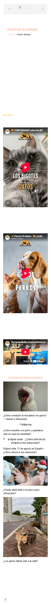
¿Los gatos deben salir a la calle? (20, 561)
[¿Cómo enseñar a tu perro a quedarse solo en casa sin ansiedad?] (26, 424)
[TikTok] (20, 598)
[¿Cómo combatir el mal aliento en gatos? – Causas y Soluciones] (25, 396)
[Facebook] (27, 598)
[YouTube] (16, 598)
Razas (16, 79)
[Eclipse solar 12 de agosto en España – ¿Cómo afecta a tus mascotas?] (25, 441)
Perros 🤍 (8, 79)
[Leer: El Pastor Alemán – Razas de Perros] (11, 62)
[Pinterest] (35, 598)
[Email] (31, 598)
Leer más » (8, 85)
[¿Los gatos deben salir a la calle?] (25, 527)
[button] (43, 9)
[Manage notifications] (5, 600)
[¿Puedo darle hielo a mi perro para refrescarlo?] (25, 471)
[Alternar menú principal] (10, 9)
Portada (11, 34)
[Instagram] (23, 598)
